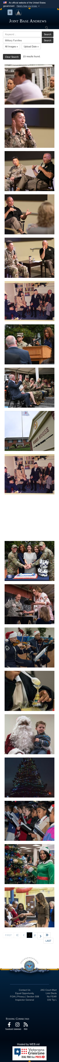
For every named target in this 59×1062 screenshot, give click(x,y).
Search (47, 34)
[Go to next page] (41, 935)
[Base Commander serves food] (29, 604)
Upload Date (30, 46)
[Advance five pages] (47, 935)
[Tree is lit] (29, 778)
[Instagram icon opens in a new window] (17, 1025)
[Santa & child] (29, 734)
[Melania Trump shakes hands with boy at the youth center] (29, 907)
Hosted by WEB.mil (28, 1044)
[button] (28, 6)
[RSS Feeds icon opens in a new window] (25, 1025)
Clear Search (12, 56)
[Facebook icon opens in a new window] (9, 1025)
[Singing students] (29, 821)
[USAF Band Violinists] (29, 648)
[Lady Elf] (29, 864)
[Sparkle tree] (29, 691)
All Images (11, 46)
